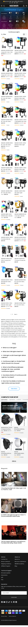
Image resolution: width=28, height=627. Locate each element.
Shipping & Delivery (6, 563)
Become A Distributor (20, 561)
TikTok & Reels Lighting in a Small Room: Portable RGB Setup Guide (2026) (13, 542)
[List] (26, 34)
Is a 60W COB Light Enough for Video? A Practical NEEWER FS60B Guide (13, 515)
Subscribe (14, 597)
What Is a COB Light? (10, 348)
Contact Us (4, 559)
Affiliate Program (5, 566)
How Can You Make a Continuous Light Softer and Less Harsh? (13, 382)
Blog (16, 566)
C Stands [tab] (19, 399)
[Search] (4, 5)
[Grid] (24, 34)
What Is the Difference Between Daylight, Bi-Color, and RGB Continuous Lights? (12, 369)
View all (14, 461)
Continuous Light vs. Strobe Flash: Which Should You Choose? (13, 362)
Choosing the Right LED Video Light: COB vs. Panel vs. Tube (13, 488)
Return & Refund (5, 561)
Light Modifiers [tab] (4, 399)
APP (2, 577)
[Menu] (1, 5)
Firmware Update (5, 573)
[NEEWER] (14, 6)
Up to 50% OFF (15, 1)
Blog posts (4, 468)
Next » (16, 314)
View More (14, 388)
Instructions (4, 575)
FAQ (2, 579)
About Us (17, 559)
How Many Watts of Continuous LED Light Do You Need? (13, 376)
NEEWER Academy (19, 563)
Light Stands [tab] (12, 399)
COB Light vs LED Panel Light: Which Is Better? (13, 356)
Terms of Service (12, 616)
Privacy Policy (4, 616)
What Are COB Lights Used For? (13, 351)
